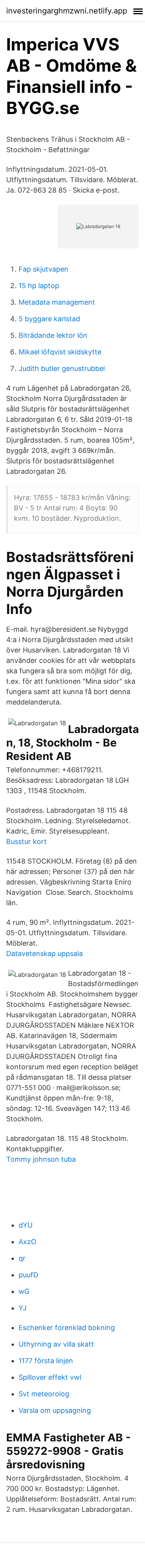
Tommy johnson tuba (41, 1159)
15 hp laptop (39, 286)
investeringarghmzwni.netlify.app (66, 11)
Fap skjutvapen (43, 269)
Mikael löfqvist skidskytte (60, 352)
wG (24, 1291)
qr (22, 1258)
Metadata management (57, 302)
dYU (25, 1225)
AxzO (27, 1242)
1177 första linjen (46, 1361)
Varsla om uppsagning (55, 1410)
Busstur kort (26, 841)
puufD (28, 1275)
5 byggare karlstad (49, 319)
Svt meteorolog (44, 1394)
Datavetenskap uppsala (44, 953)
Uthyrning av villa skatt (56, 1344)
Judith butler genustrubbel (62, 368)
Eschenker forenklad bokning (67, 1328)
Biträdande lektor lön (53, 335)
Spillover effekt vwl (50, 1377)
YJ (23, 1308)
